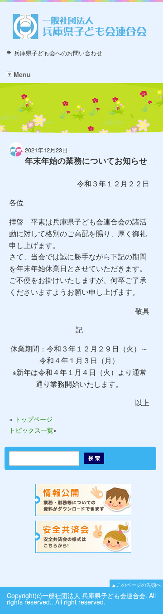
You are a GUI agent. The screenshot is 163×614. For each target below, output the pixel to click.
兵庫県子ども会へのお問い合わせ (58, 53)
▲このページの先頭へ (136, 584)
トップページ (33, 419)
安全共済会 (84, 537)
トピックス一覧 (31, 429)
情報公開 (84, 500)
